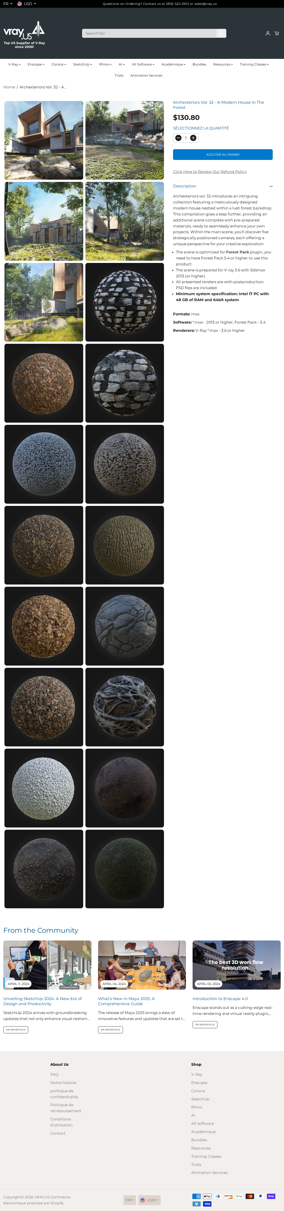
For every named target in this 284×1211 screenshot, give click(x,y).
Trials (119, 75)
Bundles (199, 64)
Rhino (104, 64)
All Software (142, 64)
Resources (222, 64)
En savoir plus (15, 1029)
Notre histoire (63, 1082)
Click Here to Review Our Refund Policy (210, 171)
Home (9, 87)
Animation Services (146, 75)
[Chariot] (277, 33)
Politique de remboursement (65, 1108)
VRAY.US (41, 1197)
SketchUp (81, 64)
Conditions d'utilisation (61, 1122)
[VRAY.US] (24, 33)
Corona (57, 64)
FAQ (54, 1074)
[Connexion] (268, 33)
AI (121, 64)
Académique (173, 64)
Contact (57, 1133)
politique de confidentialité (64, 1094)
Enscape (35, 64)
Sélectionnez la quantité (201, 128)
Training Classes (253, 64)
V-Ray (13, 64)
